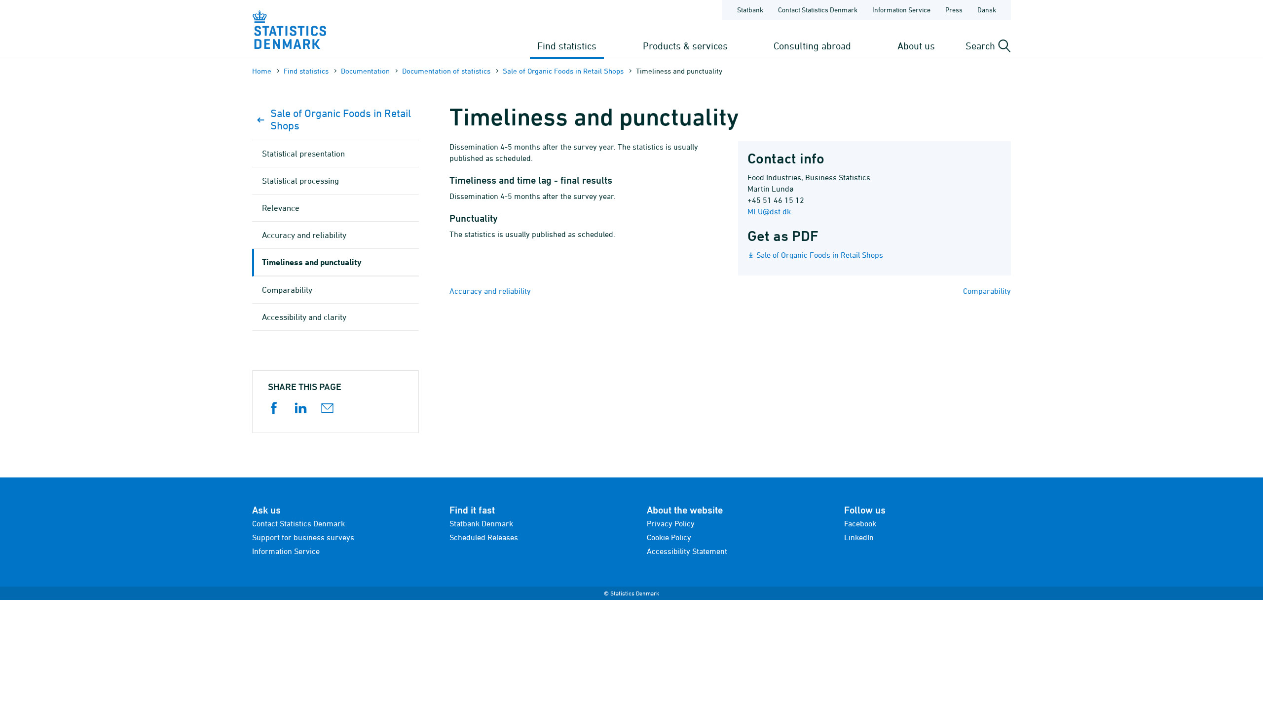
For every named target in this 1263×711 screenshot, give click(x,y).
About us (916, 45)
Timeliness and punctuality (312, 262)
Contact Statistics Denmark (817, 9)
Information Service (901, 9)
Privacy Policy (671, 523)
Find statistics (566, 45)
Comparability (987, 290)
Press (954, 9)
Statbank (750, 9)
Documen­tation (365, 71)
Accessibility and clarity (304, 317)
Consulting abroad (812, 45)
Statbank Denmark (481, 523)
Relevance (280, 208)
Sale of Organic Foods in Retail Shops (563, 71)
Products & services (685, 45)
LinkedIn (859, 537)
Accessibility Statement (687, 551)
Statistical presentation (303, 153)
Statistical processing (300, 181)
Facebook (860, 523)
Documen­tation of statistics (446, 71)
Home (261, 71)
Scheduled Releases (483, 537)
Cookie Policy (669, 537)
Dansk (986, 9)
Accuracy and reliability (490, 290)
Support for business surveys (303, 537)
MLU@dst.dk (769, 211)
